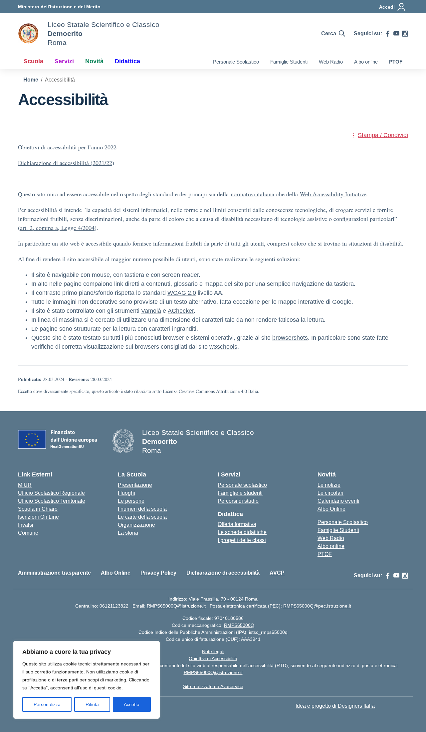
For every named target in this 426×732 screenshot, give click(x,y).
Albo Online (331, 509)
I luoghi (126, 493)
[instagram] (405, 34)
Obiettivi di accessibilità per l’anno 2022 (67, 147)
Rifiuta (92, 704)
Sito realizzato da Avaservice (213, 686)
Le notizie (329, 485)
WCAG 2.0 (181, 292)
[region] (86, 680)
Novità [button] (94, 61)
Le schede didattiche (242, 532)
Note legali (213, 651)
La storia (128, 533)
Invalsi (25, 525)
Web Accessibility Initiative (333, 194)
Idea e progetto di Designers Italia (335, 706)
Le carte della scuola (142, 517)
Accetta (131, 704)
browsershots (290, 337)
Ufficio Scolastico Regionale (51, 493)
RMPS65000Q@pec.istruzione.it (317, 606)
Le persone (131, 501)
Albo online (366, 62)
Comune (28, 533)
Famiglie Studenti (289, 62)
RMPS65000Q (239, 625)
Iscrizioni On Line (38, 517)
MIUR (25, 485)
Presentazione (135, 485)
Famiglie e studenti (240, 493)
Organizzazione (136, 525)
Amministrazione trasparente (54, 573)
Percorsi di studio (238, 501)
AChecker (181, 310)
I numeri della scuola (142, 509)
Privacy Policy (158, 573)
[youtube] (396, 34)
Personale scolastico (242, 485)
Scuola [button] (33, 61)
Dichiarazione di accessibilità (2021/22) (66, 163)
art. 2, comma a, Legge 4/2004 (57, 228)
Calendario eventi (338, 501)
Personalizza (47, 704)
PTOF (395, 62)
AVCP (277, 573)
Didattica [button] (127, 61)
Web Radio (331, 62)
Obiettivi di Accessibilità (213, 658)
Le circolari (330, 493)
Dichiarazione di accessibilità (223, 573)
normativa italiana (252, 194)
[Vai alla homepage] (28, 34)
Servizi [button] (64, 61)
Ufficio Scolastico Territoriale (51, 501)
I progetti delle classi (242, 540)
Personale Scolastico (236, 62)
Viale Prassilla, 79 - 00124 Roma (223, 599)
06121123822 (114, 606)
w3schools (223, 346)
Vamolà (151, 310)
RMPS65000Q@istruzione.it (176, 606)
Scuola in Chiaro (38, 509)
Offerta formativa (237, 524)
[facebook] (388, 34)
